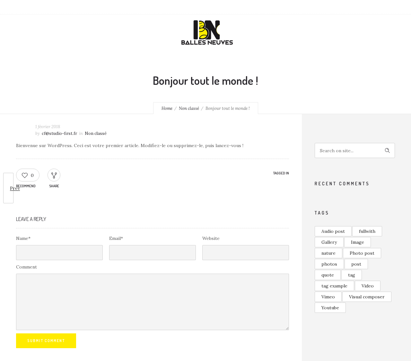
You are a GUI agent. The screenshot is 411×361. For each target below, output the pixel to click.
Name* (23, 238)
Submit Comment (46, 340)
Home (167, 108)
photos (329, 264)
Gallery (329, 242)
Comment (26, 267)
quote (327, 275)
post (356, 264)
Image (357, 242)
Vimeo (328, 297)
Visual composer (367, 297)
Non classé (189, 108)
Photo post (362, 253)
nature (328, 253)
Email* (116, 238)
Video (368, 286)
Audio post (333, 231)
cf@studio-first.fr (59, 133)
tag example (334, 286)
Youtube (330, 308)
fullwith (367, 231)
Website (211, 238)
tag (351, 275)
